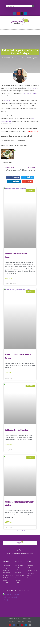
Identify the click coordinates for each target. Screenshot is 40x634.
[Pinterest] (22, 625)
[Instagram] (22, 13)
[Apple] (30, 625)
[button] (20, 31)
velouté (26, 93)
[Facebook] (14, 13)
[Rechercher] (33, 6)
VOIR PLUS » (8, 278)
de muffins (33, 93)
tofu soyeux (7, 100)
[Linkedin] (25, 13)
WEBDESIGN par (20, 621)
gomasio (32, 88)
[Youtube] (18, 13)
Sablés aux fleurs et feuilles (16, 430)
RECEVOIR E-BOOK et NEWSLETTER (16, 590)
